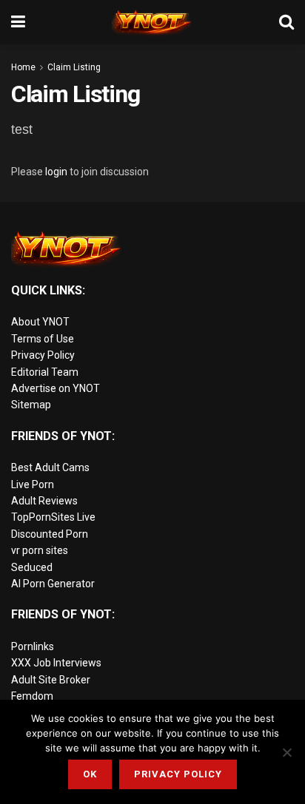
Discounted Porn (49, 534)
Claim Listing (74, 67)
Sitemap (31, 405)
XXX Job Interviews (56, 663)
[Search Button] (286, 22)
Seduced (32, 567)
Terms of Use (42, 339)
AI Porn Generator (53, 584)
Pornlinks (32, 646)
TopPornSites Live (53, 517)
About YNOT (40, 322)
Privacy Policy (43, 355)
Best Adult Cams (50, 467)
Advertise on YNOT (55, 388)
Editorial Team (44, 372)
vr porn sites (39, 550)
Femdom (32, 696)
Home (23, 67)
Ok (90, 774)
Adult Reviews (44, 501)
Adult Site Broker (50, 680)
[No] (286, 752)
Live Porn (32, 484)
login (56, 172)
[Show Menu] (18, 22)
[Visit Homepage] (152, 22)
